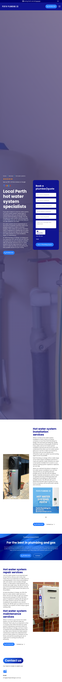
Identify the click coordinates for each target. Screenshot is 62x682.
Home (4, 176)
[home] (23, 6)
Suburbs (38, 1)
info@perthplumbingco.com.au (12, 678)
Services (11, 176)
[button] (59, 6)
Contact (37, 555)
